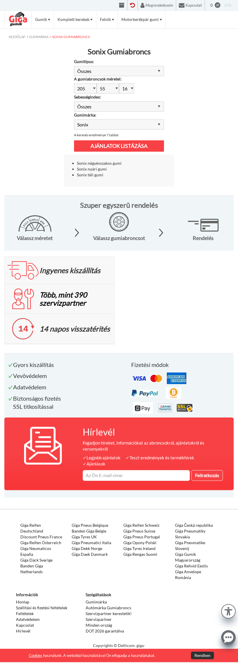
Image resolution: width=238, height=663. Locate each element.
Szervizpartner (99, 619)
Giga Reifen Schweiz (141, 525)
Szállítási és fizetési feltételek (41, 607)
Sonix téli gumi (90, 174)
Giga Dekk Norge (87, 548)
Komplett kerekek (73, 19)
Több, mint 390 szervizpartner (63, 298)
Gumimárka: (85, 114)
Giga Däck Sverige (36, 560)
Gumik (41, 19)
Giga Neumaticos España (35, 551)
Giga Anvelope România (188, 574)
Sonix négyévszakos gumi (99, 163)
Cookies (35, 655)
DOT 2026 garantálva (105, 630)
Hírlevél (23, 630)
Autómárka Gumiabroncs (108, 607)
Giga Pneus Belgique (90, 525)
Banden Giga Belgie (89, 530)
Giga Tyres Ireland (139, 548)
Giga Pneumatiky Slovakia (190, 533)
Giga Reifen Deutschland (31, 528)
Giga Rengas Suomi (140, 554)
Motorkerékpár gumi (140, 19)
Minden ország (99, 625)
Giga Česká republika (194, 525)
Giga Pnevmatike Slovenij (190, 545)
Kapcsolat (25, 625)
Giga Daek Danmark (90, 554)
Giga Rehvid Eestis (191, 565)
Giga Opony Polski (139, 542)
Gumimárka (96, 601)
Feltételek (25, 613)
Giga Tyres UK (84, 536)
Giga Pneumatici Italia (91, 542)
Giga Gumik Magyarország (187, 557)
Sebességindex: (87, 96)
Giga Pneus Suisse (139, 530)
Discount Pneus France (41, 536)
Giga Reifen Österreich (40, 542)
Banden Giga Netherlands (31, 568)
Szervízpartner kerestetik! (109, 613)
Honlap (22, 601)
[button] (228, 610)
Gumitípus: (84, 61)
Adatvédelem (28, 619)
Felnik (105, 19)
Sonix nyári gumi (92, 168)
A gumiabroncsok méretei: (98, 78)
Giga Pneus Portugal (141, 536)
